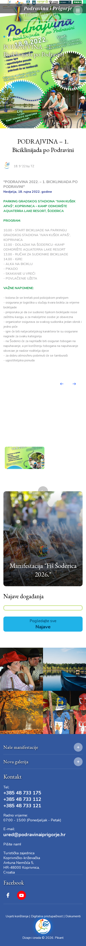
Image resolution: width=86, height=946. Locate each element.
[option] (24, 458)
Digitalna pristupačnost (47, 916)
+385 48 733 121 (22, 805)
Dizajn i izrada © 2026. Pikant (43, 938)
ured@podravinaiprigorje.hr (34, 834)
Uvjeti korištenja (17, 916)
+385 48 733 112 (22, 799)
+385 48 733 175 (22, 793)
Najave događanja (23, 596)
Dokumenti (73, 916)
